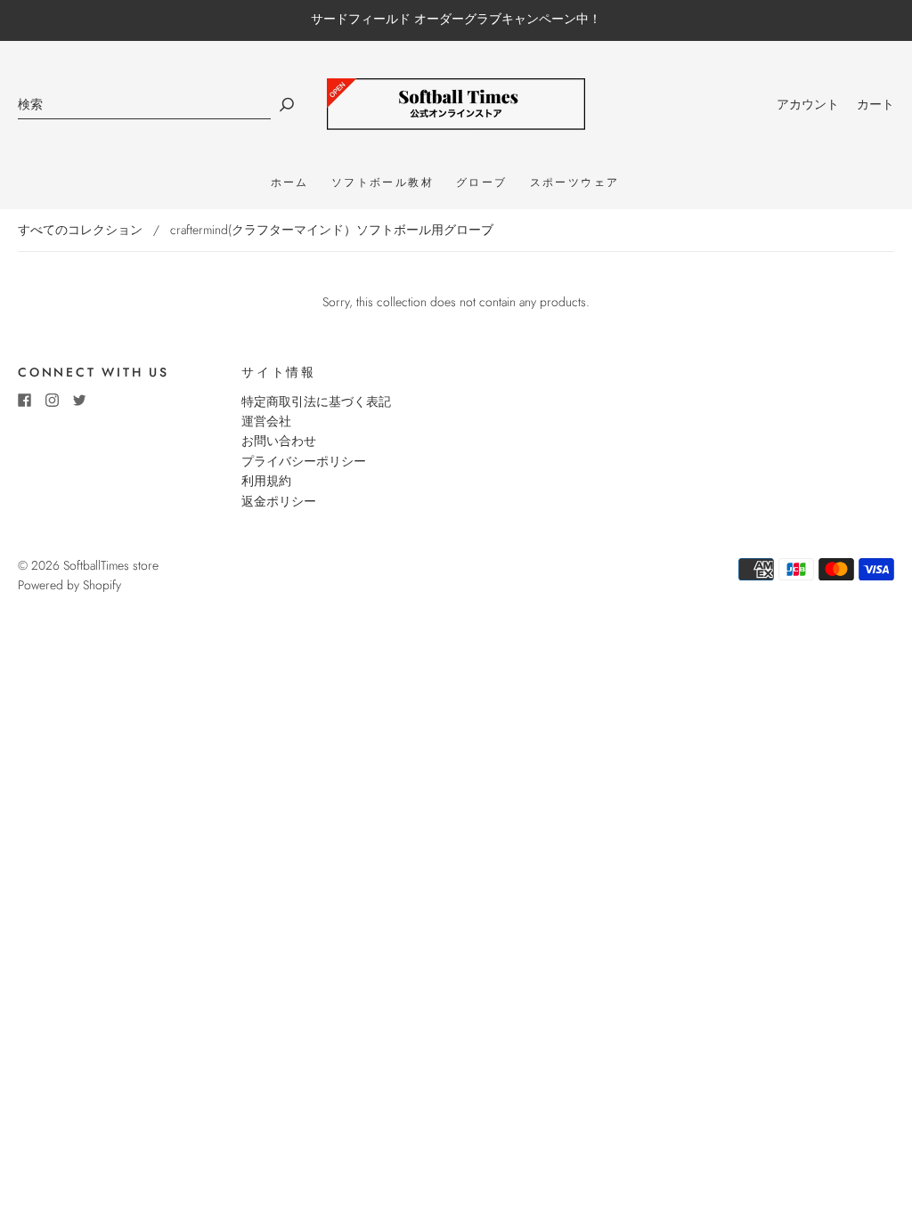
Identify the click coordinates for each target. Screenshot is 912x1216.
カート (875, 104)
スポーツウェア (575, 183)
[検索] (144, 104)
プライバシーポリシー (303, 461)
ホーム (290, 183)
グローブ (482, 183)
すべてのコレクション (80, 230)
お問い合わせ (278, 441)
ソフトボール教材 (382, 183)
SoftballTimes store (111, 565)
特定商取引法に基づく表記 (316, 401)
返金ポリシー (278, 501)
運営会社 (266, 421)
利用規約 (266, 481)
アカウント (808, 104)
